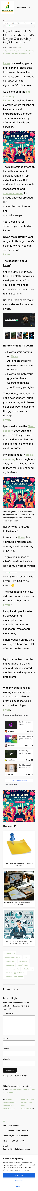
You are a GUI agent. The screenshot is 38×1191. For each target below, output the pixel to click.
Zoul (19, 47)
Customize (19, 1181)
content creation (13, 193)
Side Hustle (30, 51)
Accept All (19, 1175)
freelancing (23, 961)
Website (6, 1059)
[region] (19, 1173)
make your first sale (12, 969)
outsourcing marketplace (14, 977)
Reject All (19, 1186)
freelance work (10, 961)
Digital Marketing (11, 51)
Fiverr (6, 63)
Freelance (21, 51)
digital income (10, 953)
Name (6, 1038)
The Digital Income (23, 7)
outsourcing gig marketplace (15, 973)
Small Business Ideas (22, 53)
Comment (8, 1014)
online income (27, 969)
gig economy (9, 965)
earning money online (12, 957)
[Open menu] (35, 7)
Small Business (8, 53)
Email (6, 1049)
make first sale (23, 965)
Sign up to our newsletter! (17, 1076)
